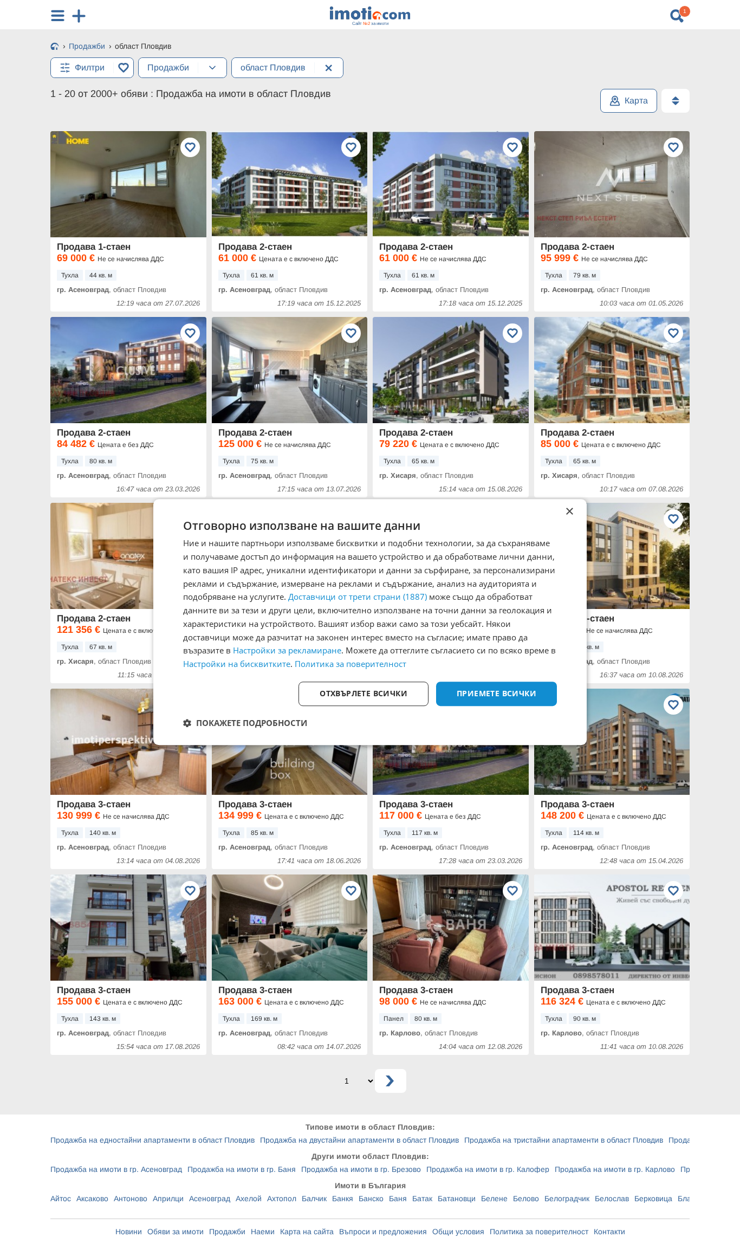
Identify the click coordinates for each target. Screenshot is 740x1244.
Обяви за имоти (175, 1231)
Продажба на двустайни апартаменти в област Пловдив (359, 1140)
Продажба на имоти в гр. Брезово (361, 1169)
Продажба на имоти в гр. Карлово (615, 1169)
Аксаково (92, 1198)
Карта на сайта (307, 1231)
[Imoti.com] (54, 47)
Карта (636, 100)
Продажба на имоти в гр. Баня (241, 1169)
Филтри (90, 67)
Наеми (263, 1231)
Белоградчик (566, 1198)
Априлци (168, 1198)
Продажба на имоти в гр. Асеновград (116, 1169)
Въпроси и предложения (383, 1231)
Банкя (342, 1198)
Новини (128, 1231)
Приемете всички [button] (496, 693)
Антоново (130, 1198)
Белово (526, 1198)
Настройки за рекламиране (287, 650)
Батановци (457, 1198)
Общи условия (458, 1231)
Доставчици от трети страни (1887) (357, 597)
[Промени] (212, 67)
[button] (245, 723)
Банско (371, 1198)
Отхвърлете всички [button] (363, 693)
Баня (398, 1198)
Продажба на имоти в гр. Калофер (487, 1169)
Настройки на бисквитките (236, 663)
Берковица (653, 1198)
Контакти (609, 1231)
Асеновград (209, 1198)
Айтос (60, 1198)
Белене (494, 1198)
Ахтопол (281, 1198)
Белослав (612, 1198)
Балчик (314, 1198)
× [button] (569, 512)
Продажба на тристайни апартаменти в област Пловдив (563, 1140)
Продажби (227, 1231)
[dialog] (370, 622)
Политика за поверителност (539, 1231)
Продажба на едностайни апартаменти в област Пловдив (152, 1140)
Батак (422, 1198)
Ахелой (249, 1198)
